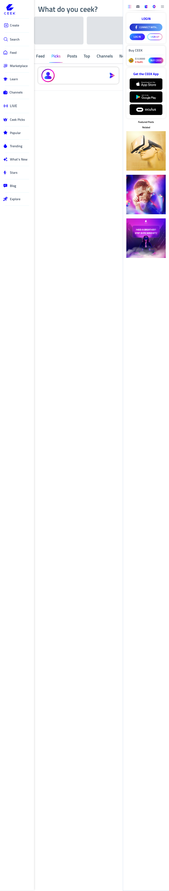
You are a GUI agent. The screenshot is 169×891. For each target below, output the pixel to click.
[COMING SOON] (138, 6)
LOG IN (137, 37)
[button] (81, 75)
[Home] (17, 9)
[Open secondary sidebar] (129, 6)
